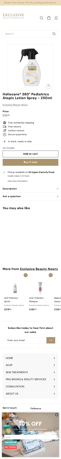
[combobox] (30, 33)
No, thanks (10, 447)
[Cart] (49, 18)
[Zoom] (49, 85)
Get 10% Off (10, 442)
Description (10, 188)
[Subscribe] (50, 340)
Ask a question (12, 196)
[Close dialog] (56, 414)
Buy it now (30, 162)
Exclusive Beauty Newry (15, 104)
